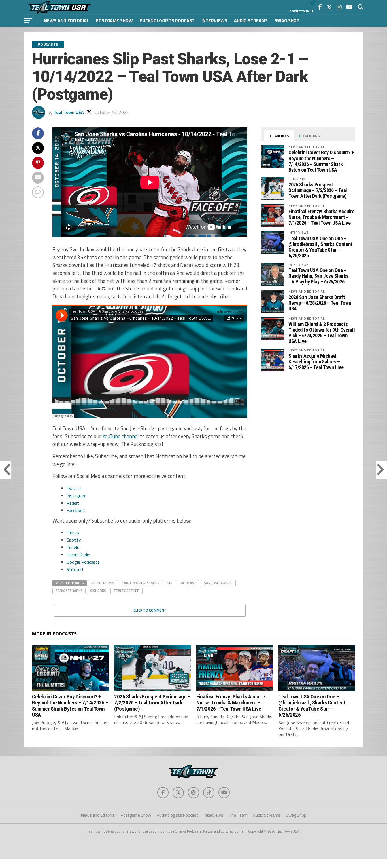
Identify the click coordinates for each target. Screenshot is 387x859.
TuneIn (73, 547)
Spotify (74, 539)
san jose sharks (218, 583)
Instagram (76, 495)
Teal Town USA (69, 112)
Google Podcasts (83, 562)
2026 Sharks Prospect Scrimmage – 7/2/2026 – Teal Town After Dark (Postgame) (317, 190)
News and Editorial (66, 20)
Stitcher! (75, 569)
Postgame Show (114, 20)
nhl (170, 583)
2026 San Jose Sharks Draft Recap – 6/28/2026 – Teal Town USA (319, 302)
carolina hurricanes (140, 583)
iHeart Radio (78, 554)
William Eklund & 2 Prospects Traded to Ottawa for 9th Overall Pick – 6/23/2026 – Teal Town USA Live (321, 332)
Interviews (214, 20)
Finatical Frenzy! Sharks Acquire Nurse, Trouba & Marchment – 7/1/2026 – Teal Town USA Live (321, 217)
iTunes (73, 532)
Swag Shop (287, 20)
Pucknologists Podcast (167, 20)
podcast (188, 583)
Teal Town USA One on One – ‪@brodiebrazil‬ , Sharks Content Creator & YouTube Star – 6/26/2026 (320, 247)
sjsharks (98, 590)
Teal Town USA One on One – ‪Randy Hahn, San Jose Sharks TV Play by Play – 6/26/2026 (318, 276)
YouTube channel (120, 436)
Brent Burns (102, 583)
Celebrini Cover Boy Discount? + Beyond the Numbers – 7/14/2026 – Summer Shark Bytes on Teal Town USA (321, 161)
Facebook (76, 510)
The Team (238, 815)
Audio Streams (251, 20)
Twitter (74, 488)
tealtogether (126, 590)
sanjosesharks (69, 590)
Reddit (73, 503)
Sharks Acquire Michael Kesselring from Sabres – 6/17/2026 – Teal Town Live (315, 361)
